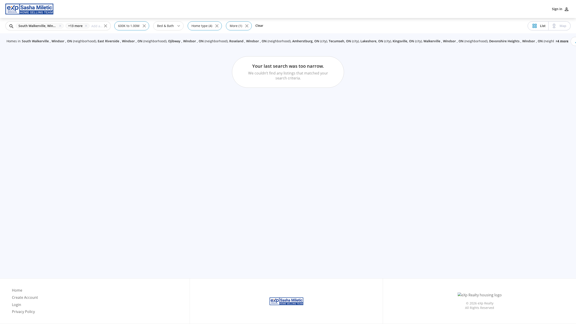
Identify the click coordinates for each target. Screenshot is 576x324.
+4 (562, 41)
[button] (40, 25)
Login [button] (16, 304)
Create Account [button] (25, 297)
